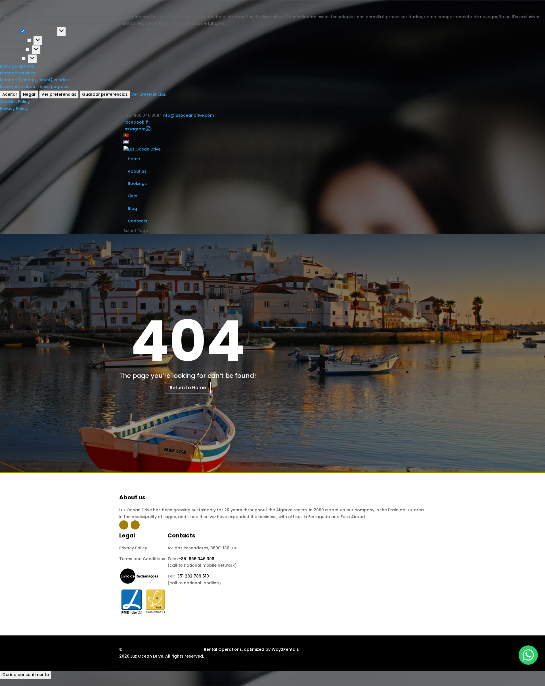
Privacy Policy (14, 108)
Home (134, 159)
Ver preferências (58, 94)
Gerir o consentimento (25, 674)
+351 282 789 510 (192, 576)
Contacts (137, 221)
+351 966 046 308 (196, 559)
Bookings (137, 183)
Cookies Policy (15, 102)
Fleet (133, 196)
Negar (29, 94)
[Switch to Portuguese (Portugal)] (126, 135)
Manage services (17, 73)
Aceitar (9, 94)
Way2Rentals (285, 649)
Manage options (17, 66)
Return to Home (188, 387)
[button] (272, 10)
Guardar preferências (105, 94)
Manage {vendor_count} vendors (35, 80)
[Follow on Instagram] (135, 524)
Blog (132, 208)
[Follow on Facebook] (123, 524)
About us (137, 171)
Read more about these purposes (35, 86)
